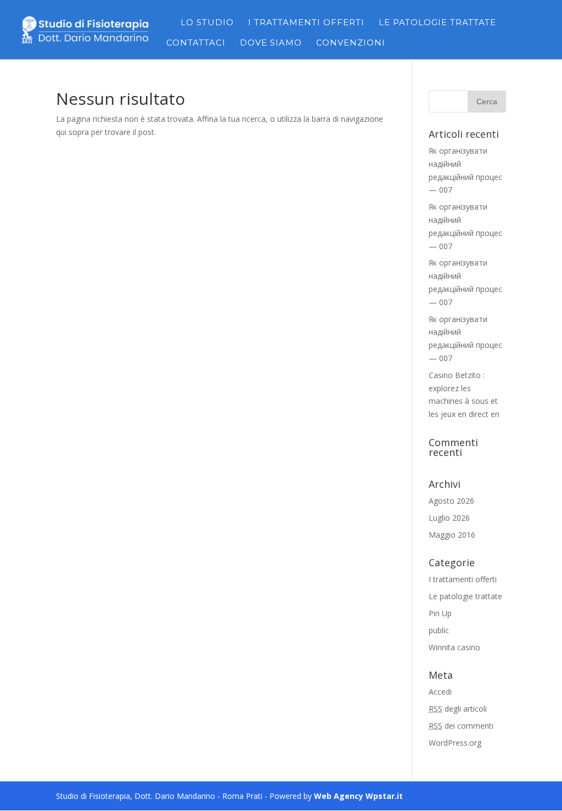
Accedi (440, 691)
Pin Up (440, 613)
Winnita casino (454, 647)
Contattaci (196, 43)
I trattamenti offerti (306, 23)
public (439, 630)
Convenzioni (350, 43)
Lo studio (207, 23)
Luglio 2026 (449, 517)
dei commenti (461, 725)
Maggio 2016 (452, 535)
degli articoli (458, 708)
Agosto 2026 (451, 500)
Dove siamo (271, 43)
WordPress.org (455, 742)
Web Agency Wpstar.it (358, 796)
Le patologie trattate (437, 23)
